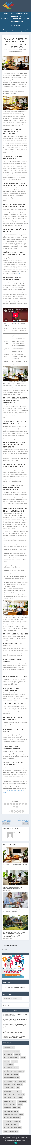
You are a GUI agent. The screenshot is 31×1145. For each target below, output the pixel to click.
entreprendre (8, 1081)
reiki (14, 1094)
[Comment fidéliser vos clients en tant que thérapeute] (15, 855)
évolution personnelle (11, 1131)
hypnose (19, 1084)
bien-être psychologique (11, 1057)
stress (21, 1114)
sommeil (20, 1104)
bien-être (17, 1054)
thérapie (11, 51)
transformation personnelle (12, 1128)
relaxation (21, 1094)
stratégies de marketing (11, 1111)
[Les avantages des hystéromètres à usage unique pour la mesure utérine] (15, 899)
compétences (8, 1071)
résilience (7, 1101)
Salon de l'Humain (13, 49)
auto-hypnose (8, 1054)
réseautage (7, 1097)
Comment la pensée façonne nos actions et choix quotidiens (15, 1020)
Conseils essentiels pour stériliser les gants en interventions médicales (15, 1031)
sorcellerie (7, 1108)
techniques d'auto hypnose (12, 1118)
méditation (7, 1091)
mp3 (18, 1087)
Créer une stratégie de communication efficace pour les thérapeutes (14, 887)
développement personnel (11, 1077)
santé (13, 1101)
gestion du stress (19, 1081)
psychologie (7, 1094)
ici (19, 273)
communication (8, 1064)
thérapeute (7, 1121)
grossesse (7, 1084)
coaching (14, 1061)
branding (6, 1061)
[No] (29, 1140)
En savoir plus (15, 26)
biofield (23, 1057)
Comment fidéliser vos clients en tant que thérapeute (15, 865)
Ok (16, 1142)
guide (13, 1084)
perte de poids (17, 1091)
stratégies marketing (10, 1114)
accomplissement (9, 1047)
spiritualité (16, 1108)
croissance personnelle (11, 1074)
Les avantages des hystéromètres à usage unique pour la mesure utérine (15, 910)
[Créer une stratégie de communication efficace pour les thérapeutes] (15, 877)
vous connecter (11, 948)
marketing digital (9, 1087)
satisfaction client (9, 1104)
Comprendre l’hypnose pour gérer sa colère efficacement (15, 1015)
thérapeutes (16, 1121)
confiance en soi (19, 1071)
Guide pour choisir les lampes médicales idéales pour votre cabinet (14, 1036)
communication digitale (11, 1067)
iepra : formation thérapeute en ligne (15, 987)
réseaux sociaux (17, 1097)
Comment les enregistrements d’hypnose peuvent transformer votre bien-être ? (14, 1026)
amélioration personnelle (11, 1051)
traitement (14, 1124)
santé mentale (22, 1101)
